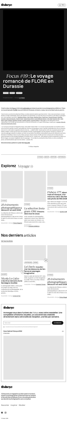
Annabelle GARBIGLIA (34, 226)
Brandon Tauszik (17, 120)
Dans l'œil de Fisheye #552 (12, 331)
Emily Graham (8, 120)
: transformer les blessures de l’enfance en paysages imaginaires (35, 269)
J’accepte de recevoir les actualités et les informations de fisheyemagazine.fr (21, 326)
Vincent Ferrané (52, 117)
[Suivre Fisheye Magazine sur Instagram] (5, 413)
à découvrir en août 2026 (11, 207)
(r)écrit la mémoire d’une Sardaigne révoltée (11, 280)
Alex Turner (30, 117)
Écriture (19, 92)
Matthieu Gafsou (22, 117)
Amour (12, 92)
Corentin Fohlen (35, 120)
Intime (36, 262)
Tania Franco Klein (29, 118)
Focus (14, 108)
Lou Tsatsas (22, 97)
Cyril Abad (49, 118)
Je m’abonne (57, 322)
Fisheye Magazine (17, 223)
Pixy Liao (43, 120)
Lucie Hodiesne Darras (40, 118)
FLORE (15, 110)
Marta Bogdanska (11, 118)
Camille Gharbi (26, 120)
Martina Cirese (38, 117)
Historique (61, 157)
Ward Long (45, 117)
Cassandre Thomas (40, 284)
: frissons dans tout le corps (34, 211)
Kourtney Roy (56, 118)
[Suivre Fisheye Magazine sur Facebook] (2, 413)
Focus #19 (27, 142)
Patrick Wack (19, 118)
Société (4, 274)
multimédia (26, 108)
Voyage (5, 92)
